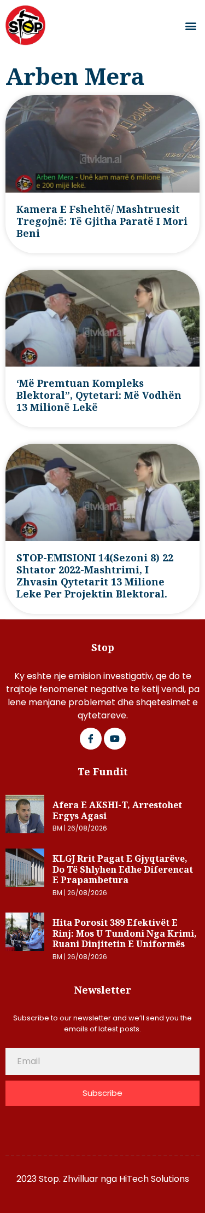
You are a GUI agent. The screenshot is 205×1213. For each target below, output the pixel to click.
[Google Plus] (115, 739)
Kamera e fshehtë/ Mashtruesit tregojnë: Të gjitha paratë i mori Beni (102, 221)
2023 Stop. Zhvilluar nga (67, 1179)
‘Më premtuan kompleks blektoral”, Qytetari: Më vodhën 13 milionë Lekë (98, 395)
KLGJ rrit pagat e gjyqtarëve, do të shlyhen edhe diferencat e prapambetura (122, 869)
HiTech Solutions (154, 1179)
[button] (190, 25)
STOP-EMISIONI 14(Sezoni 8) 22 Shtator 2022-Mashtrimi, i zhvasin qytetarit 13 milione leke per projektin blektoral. (94, 575)
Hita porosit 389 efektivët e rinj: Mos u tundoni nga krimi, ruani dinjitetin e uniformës (124, 933)
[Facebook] (91, 739)
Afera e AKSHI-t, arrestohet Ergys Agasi (117, 810)
